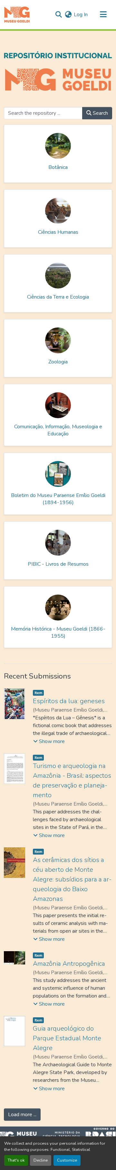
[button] (17, 14)
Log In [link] (81, 14)
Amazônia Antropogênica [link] (69, 963)
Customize (67, 1160)
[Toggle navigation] (103, 14)
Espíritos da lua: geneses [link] (69, 701)
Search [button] (100, 113)
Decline (41, 1160)
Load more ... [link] (22, 1114)
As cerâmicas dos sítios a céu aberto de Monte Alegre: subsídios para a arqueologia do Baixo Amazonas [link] (72, 879)
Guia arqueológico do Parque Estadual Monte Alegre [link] (67, 1038)
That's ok (16, 1160)
